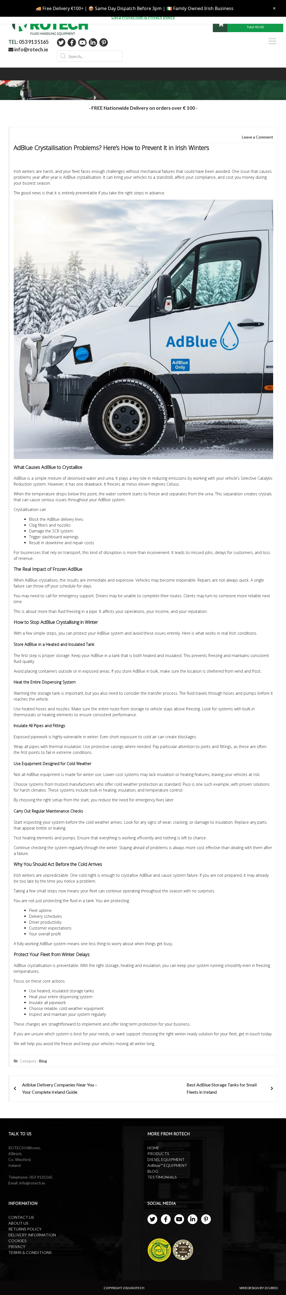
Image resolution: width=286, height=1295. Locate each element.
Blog (43, 1061)
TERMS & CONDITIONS (30, 1252)
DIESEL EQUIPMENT (166, 1159)
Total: (255, 27)
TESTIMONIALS (162, 1177)
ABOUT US (18, 1223)
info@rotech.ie (30, 49)
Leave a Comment (257, 137)
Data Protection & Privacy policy (143, 17)
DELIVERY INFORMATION (32, 1234)
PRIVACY (16, 1246)
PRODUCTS (158, 1153)
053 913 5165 (34, 42)
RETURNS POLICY (25, 1229)
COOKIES (17, 1240)
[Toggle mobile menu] (273, 41)
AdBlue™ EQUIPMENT (167, 1165)
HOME (153, 1147)
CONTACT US (21, 1217)
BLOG (152, 1171)
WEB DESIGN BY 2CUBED (258, 1288)
